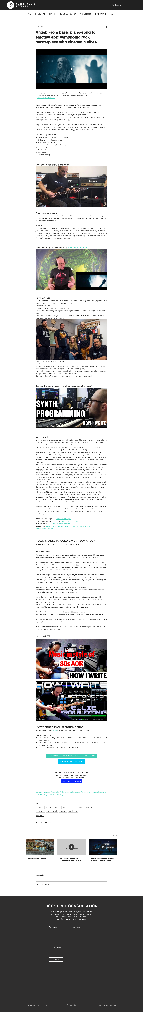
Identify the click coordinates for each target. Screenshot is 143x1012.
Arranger (62, 811)
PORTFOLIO (40, 816)
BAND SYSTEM (100, 14)
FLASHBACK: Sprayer (37, 858)
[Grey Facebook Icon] (67, 1005)
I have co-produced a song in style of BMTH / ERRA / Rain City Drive (102, 859)
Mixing (57, 807)
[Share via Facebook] (36, 822)
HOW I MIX (52, 14)
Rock (73, 807)
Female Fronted (52, 811)
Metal (80, 807)
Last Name (76, 927)
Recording (49, 807)
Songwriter (88, 807)
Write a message (55, 947)
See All (115, 835)
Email (51, 938)
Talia (70, 811)
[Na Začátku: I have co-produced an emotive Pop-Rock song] (71, 847)
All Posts (28, 14)
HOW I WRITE (40, 14)
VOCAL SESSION (85, 14)
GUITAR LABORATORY (68, 14)
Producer (39, 807)
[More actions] (106, 27)
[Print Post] (55, 822)
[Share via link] (51, 822)
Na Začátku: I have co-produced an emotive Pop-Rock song (71, 859)
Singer (97, 807)
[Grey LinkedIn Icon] (75, 1005)
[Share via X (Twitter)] (41, 822)
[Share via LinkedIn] (46, 822)
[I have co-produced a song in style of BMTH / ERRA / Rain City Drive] (103, 847)
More (111, 14)
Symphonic (40, 811)
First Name (53, 927)
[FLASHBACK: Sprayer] (40, 847)
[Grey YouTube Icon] (71, 1005)
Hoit (76, 811)
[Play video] (71, 69)
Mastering (66, 807)
